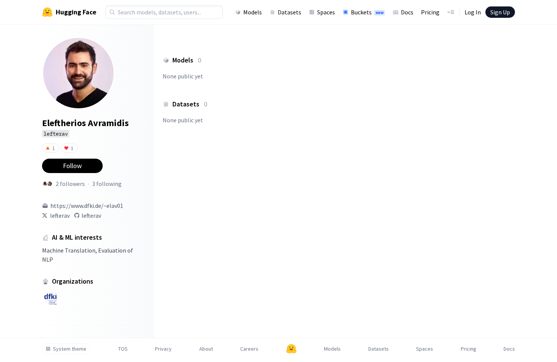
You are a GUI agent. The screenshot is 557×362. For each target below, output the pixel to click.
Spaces (326, 12)
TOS (123, 348)
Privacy (163, 348)
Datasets (289, 12)
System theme (69, 348)
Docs (407, 12)
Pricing (430, 12)
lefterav (60, 215)
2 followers (70, 183)
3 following (107, 183)
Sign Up (500, 12)
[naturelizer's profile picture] (45, 184)
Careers (249, 348)
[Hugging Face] (291, 348)
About (206, 348)
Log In (473, 12)
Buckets (367, 12)
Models (252, 12)
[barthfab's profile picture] (50, 184)
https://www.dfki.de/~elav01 (86, 205)
